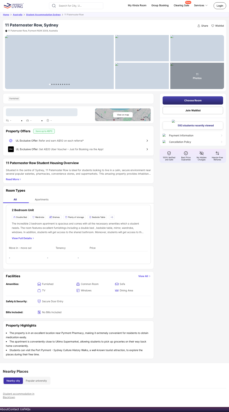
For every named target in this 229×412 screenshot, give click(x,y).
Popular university (36, 380)
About (4, 409)
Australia (17, 14)
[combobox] (76, 6)
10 (69, 84)
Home (6, 14)
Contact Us (16, 409)
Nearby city (13, 380)
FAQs (27, 409)
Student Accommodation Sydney (43, 14)
